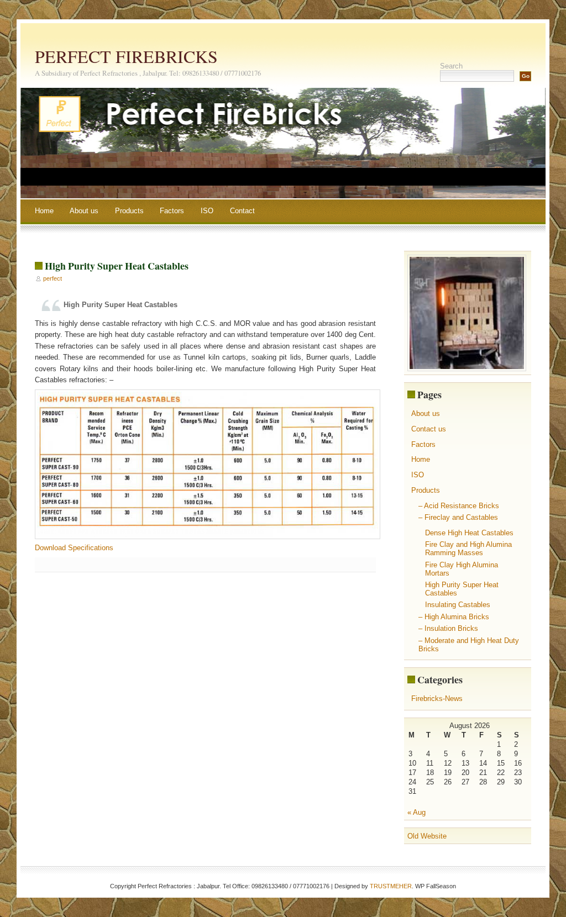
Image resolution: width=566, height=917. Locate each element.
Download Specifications (74, 548)
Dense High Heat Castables (469, 533)
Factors (172, 211)
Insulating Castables (457, 604)
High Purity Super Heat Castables (116, 266)
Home (44, 211)
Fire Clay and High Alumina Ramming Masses (468, 548)
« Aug (416, 812)
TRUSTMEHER (391, 886)
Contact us (428, 429)
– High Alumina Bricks (453, 617)
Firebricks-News (437, 698)
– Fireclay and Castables (458, 517)
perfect (52, 278)
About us (84, 211)
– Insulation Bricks (448, 628)
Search (451, 66)
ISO (207, 211)
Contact (242, 211)
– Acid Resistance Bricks (458, 506)
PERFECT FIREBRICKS (126, 56)
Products (129, 211)
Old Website (427, 836)
